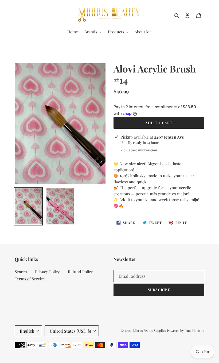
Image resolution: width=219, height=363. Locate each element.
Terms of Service (30, 278)
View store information (138, 150)
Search (21, 271)
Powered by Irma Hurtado (185, 330)
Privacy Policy (47, 271)
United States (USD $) (70, 331)
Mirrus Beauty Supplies (149, 330)
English (27, 331)
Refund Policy (80, 271)
